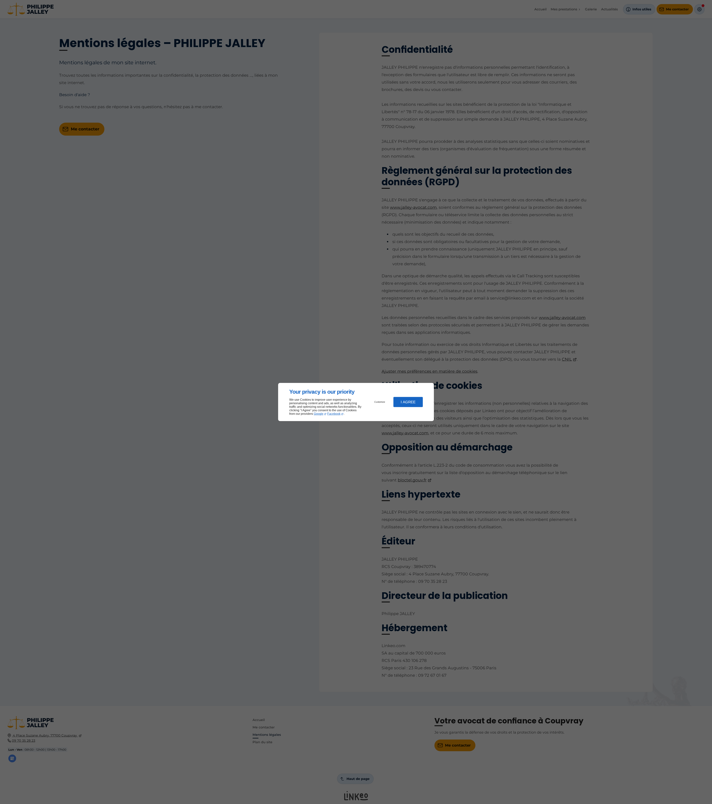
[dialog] (356, 402)
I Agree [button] (408, 402)
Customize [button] (379, 402)
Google (318, 413)
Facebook (333, 413)
